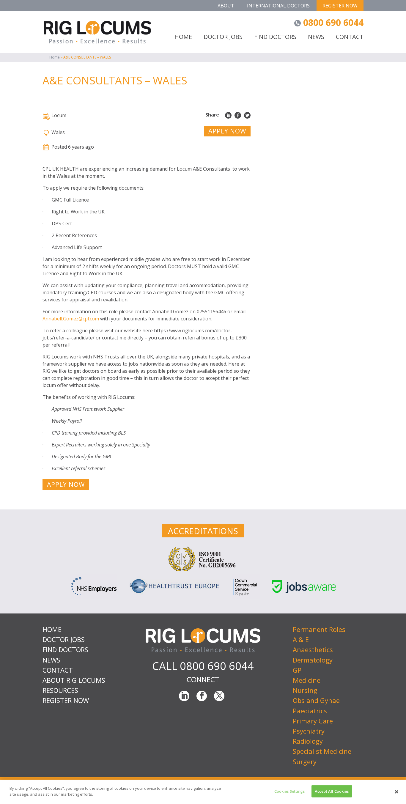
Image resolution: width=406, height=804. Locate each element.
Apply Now (227, 131)
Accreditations (203, 530)
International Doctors (278, 5)
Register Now (340, 5)
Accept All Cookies (332, 791)
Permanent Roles (319, 629)
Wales (58, 132)
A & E (301, 639)
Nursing (305, 690)
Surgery (305, 761)
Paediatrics (310, 710)
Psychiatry (309, 730)
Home (54, 57)
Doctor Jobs (223, 37)
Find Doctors (275, 37)
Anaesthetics (313, 649)
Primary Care (313, 720)
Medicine (306, 680)
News (316, 37)
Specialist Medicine (322, 751)
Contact (349, 37)
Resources (60, 690)
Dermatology (313, 659)
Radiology (308, 741)
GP (297, 669)
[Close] (396, 791)
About (226, 5)
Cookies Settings (289, 791)
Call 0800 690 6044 (203, 666)
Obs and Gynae (316, 700)
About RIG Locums (74, 680)
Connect (203, 679)
